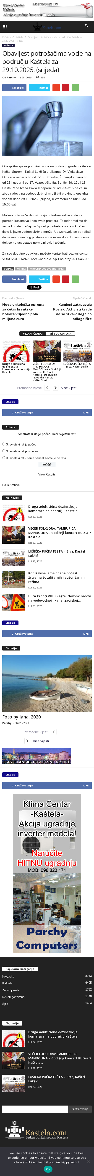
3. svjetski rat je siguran (22, 451)
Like (86, 412)
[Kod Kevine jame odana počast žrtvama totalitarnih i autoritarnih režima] (13, 579)
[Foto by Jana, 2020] (47, 683)
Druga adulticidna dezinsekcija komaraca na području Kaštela (16, 368)
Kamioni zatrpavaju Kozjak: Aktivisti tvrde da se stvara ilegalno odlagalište (72, 311)
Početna (6, 37)
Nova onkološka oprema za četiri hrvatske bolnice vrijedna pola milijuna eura (23, 311)
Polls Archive (11, 485)
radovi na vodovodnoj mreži (47, 268)
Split (5, 1004)
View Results (47, 474)
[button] (87, 27)
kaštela (21, 268)
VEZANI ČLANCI (33, 333)
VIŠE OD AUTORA (60, 333)
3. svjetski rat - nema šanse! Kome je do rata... (37, 458)
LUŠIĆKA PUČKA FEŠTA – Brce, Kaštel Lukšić (77, 365)
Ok (48, 1169)
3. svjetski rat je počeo (21, 444)
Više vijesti (67, 388)
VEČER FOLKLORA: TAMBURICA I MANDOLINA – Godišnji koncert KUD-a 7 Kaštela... (59, 532)
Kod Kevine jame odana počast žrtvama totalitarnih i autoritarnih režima (56, 577)
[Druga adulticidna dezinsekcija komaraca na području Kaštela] (16, 351)
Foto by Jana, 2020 (21, 717)
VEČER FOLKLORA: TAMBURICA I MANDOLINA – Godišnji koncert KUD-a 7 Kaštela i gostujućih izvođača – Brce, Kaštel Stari (47, 372)
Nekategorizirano (13, 997)
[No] (88, 1161)
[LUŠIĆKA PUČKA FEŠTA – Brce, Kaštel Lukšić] (77, 351)
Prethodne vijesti (30, 388)
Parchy (11, 77)
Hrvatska (8, 976)
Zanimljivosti (10, 990)
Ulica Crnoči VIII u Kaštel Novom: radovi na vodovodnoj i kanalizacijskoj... (59, 598)
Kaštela (8, 45)
